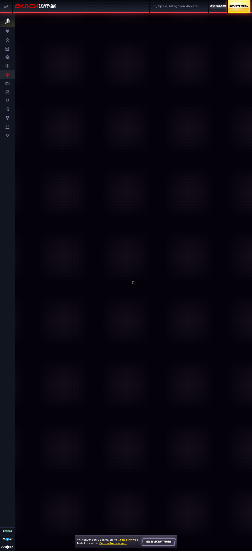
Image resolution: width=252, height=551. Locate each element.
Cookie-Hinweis (128, 539)
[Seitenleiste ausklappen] (6, 6)
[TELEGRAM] (7, 539)
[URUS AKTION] (6, 21)
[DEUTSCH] (7, 531)
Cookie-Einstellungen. (113, 543)
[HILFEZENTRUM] (7, 547)
